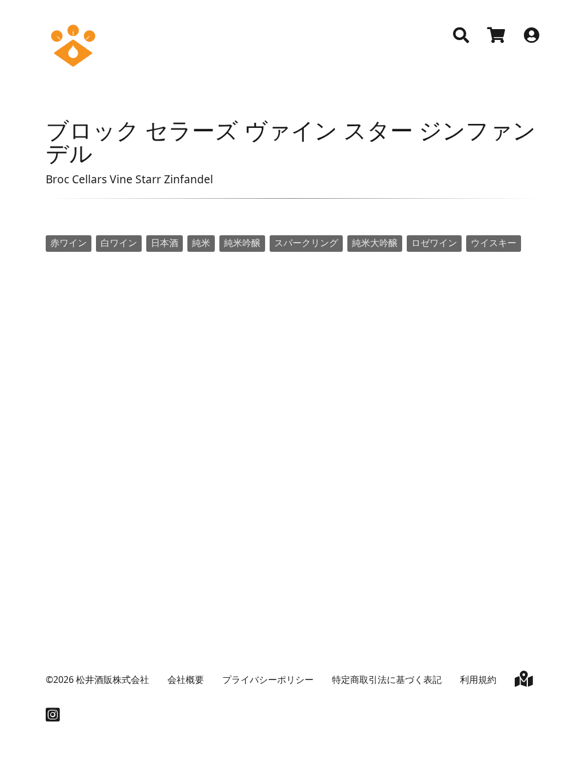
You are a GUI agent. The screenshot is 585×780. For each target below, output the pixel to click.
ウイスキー (493, 242)
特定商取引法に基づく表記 (387, 679)
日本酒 (164, 242)
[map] (524, 681)
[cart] (496, 36)
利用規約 (478, 679)
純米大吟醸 (375, 242)
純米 (201, 242)
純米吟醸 (242, 242)
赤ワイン (68, 242)
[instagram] (53, 717)
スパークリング (306, 242)
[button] (461, 35)
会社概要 (185, 679)
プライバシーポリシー (268, 679)
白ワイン (119, 242)
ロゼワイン (434, 242)
